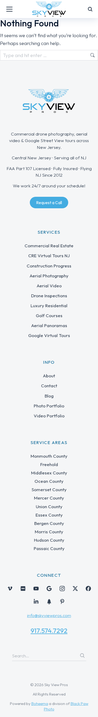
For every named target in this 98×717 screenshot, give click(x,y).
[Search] (82, 655)
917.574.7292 (49, 630)
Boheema (39, 703)
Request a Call (49, 202)
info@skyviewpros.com (49, 615)
